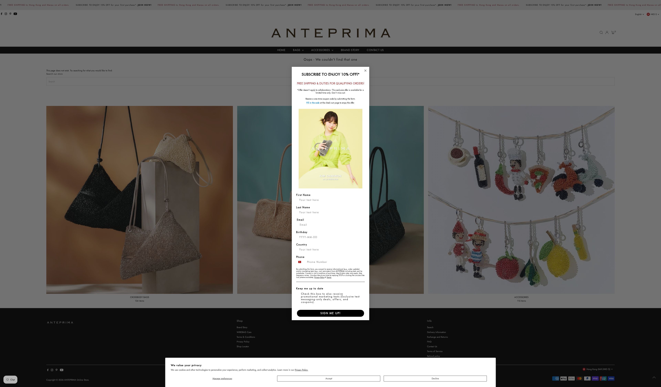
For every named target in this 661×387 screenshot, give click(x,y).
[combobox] (300, 262)
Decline (435, 378)
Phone (300, 257)
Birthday (301, 232)
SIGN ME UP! (331, 313)
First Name (303, 195)
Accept (329, 378)
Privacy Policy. (301, 369)
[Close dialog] (365, 71)
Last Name (303, 207)
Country (301, 244)
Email (300, 219)
